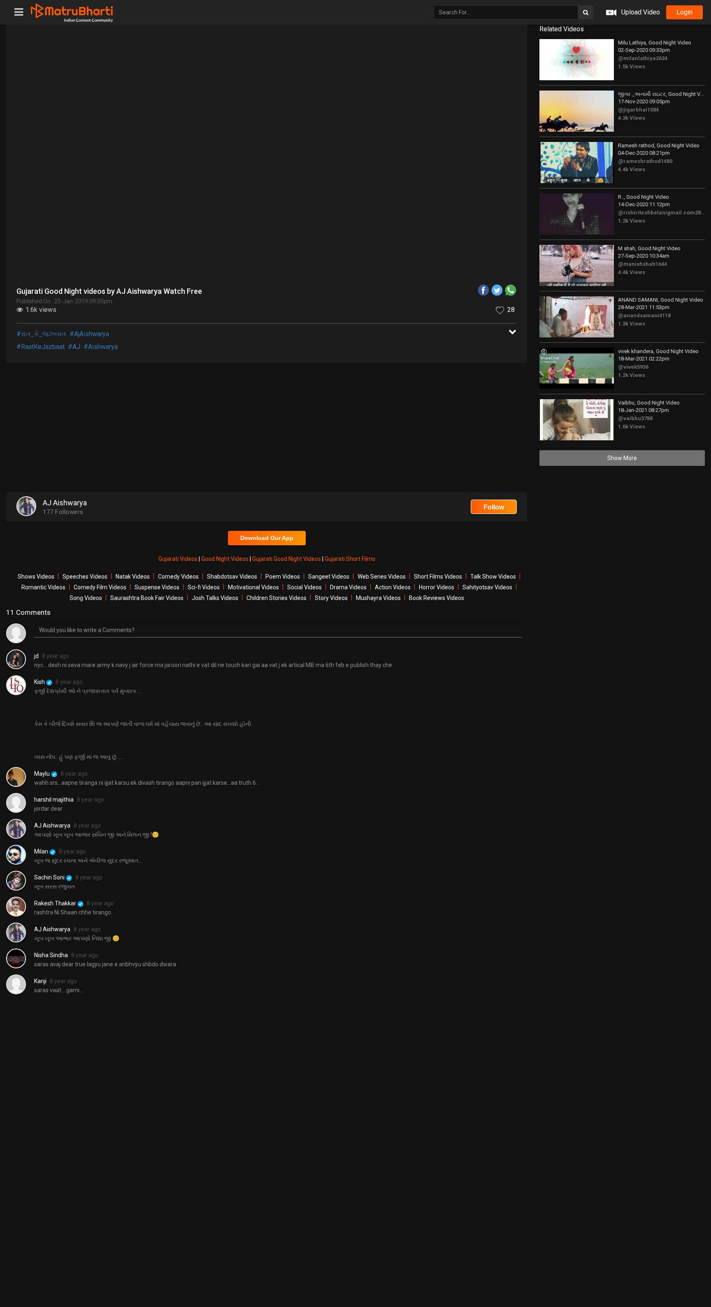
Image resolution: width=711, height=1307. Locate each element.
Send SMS (404, 191)
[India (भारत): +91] (299, 191)
